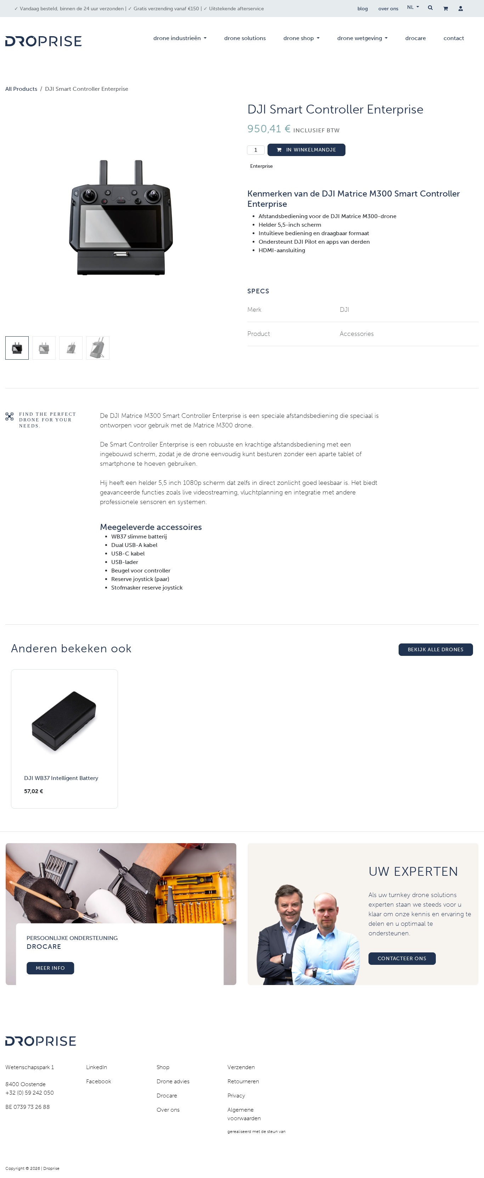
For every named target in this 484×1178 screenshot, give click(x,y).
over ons (388, 9)
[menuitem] (180, 41)
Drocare (167, 1095)
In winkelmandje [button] (310, 150)
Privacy (236, 1095)
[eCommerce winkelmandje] (445, 8)
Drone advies (173, 1081)
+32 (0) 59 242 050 (29, 1092)
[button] (16, 218)
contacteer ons (402, 959)
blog (363, 9)
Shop (163, 1067)
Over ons (168, 1109)
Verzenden (241, 1067)
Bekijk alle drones (436, 650)
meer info (50, 968)
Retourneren (243, 1081)
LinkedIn (96, 1067)
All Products (21, 88)
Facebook (98, 1081)
